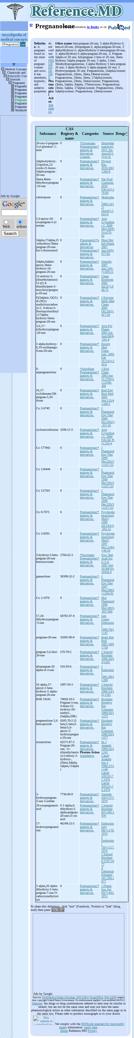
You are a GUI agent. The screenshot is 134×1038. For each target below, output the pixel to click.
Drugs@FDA (96, 997)
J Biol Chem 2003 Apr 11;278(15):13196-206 (107, 377)
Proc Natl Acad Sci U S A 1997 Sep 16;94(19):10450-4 (107, 563)
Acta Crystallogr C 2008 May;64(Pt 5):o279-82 (108, 227)
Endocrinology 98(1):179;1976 (107, 828)
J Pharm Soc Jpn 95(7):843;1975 (107, 891)
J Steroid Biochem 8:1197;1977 (107, 859)
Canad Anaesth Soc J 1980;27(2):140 (107, 762)
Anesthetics (51, 108)
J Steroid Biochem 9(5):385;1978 (107, 810)
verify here (90, 1027)
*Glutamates (87, 143)
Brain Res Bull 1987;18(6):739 (107, 642)
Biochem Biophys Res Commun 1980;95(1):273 (107, 707)
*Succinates (87, 555)
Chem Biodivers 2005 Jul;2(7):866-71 (107, 283)
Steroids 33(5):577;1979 (107, 797)
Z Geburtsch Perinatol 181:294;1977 (107, 874)
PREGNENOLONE (51, 69)
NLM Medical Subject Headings (58, 997)
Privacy (92, 1030)
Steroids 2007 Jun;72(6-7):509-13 (107, 266)
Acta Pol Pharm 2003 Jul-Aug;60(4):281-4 (107, 332)
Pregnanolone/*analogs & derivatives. (89, 164)
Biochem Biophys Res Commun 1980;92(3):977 (107, 729)
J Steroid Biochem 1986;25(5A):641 (107, 657)
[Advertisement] (78, 952)
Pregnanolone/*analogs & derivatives (89, 150)
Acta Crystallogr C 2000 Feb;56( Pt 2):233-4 (108, 436)
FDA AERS (110, 997)
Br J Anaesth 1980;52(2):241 (107, 747)
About (64, 1030)
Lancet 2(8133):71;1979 (107, 776)
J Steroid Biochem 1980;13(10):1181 (107, 689)
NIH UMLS (82, 997)
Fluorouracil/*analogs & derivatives (89, 243)
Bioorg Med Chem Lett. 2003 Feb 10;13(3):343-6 (107, 354)
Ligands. (85, 156)
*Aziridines (87, 368)
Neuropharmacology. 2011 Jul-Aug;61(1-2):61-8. (107, 149)
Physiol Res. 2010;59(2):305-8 (107, 166)
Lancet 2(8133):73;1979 (107, 786)
